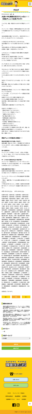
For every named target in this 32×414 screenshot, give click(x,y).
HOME (9, 393)
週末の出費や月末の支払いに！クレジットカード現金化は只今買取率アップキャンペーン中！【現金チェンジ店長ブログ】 (16, 307)
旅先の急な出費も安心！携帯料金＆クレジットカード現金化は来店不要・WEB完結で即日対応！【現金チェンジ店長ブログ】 (16, 315)
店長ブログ (16, 348)
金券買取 (24, 396)
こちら (10, 191)
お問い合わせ (16, 379)
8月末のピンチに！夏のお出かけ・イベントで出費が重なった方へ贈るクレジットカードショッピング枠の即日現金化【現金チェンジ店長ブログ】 (16, 323)
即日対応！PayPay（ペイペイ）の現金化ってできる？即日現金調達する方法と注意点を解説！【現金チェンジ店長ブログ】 (16, 319)
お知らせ (16, 344)
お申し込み (16, 385)
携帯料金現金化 (9, 396)
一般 (13, 14)
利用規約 (24, 399)
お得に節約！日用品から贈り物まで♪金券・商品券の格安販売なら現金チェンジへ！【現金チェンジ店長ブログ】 (16, 311)
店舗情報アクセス (10, 399)
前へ (6, 296)
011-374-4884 (17, 373)
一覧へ (16, 296)
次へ (26, 296)
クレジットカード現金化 (18, 393)
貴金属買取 (17, 396)
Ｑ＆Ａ (18, 399)
